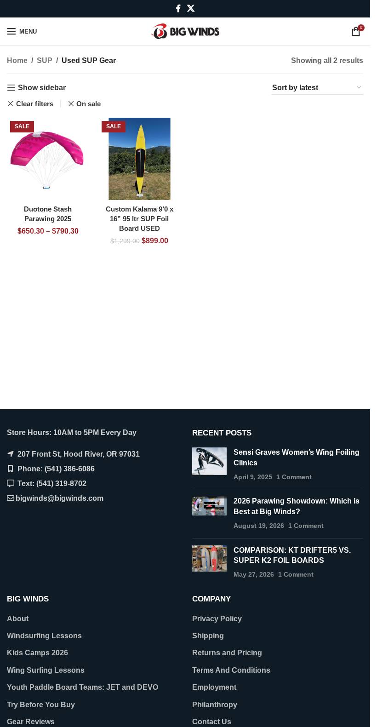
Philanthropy (214, 705)
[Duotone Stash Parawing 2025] (48, 159)
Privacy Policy (217, 619)
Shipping (208, 636)
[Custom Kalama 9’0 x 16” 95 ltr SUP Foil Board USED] (139, 159)
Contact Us (211, 722)
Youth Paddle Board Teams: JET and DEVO (82, 687)
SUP (44, 60)
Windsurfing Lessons (44, 636)
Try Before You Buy (41, 705)
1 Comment (294, 477)
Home (17, 60)
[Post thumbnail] (209, 464)
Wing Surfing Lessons (46, 670)
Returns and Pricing (227, 653)
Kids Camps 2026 (37, 653)
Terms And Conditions (231, 670)
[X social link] (190, 8)
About (18, 619)
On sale (88, 104)
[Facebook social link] (178, 8)
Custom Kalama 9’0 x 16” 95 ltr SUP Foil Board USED (139, 218)
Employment (214, 687)
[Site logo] (185, 30)
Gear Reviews (31, 722)
